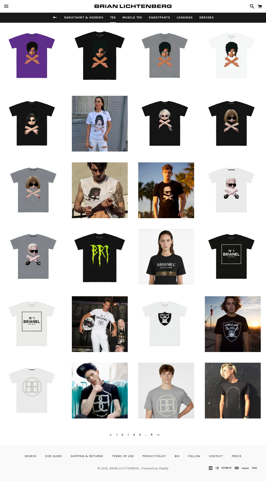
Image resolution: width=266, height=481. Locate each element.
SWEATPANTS (159, 17)
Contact (216, 456)
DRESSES (206, 17)
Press (237, 456)
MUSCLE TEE (132, 17)
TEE (113, 17)
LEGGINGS (185, 17)
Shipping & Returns (86, 456)
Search (31, 456)
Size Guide (53, 456)
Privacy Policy (154, 456)
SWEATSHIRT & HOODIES (83, 17)
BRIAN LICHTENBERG (124, 468)
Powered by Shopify (154, 468)
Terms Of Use (123, 456)
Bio (177, 456)
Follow (194, 456)
